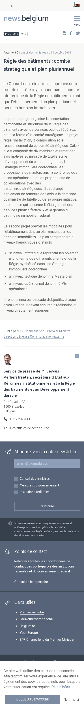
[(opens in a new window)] (69, 33)
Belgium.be (28, 626)
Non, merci (71, 699)
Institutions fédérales (35, 492)
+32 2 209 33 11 (21, 419)
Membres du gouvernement (39, 485)
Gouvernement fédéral (36, 619)
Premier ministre (32, 612)
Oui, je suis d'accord (32, 699)
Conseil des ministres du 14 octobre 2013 (45, 52)
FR (6, 6)
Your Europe (29, 633)
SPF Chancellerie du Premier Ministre (47, 640)
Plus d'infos (60, 687)
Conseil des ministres (35, 479)
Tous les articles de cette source (26, 428)
